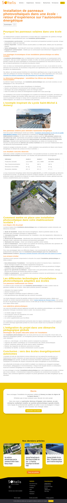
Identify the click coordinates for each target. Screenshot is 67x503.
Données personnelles (33, 497)
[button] (13, 24)
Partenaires (55, 3)
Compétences (30, 3)
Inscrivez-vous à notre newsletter (15, 490)
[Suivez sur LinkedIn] (9, 486)
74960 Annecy (47, 489)
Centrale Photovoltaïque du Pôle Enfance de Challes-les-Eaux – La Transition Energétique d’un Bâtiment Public (33, 461)
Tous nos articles (33, 472)
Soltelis (21, 3)
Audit (31, 489)
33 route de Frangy (48, 486)
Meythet (46, 488)
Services (38, 3)
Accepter (51, 500)
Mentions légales (17, 497)
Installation (32, 487)
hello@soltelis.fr (47, 483)
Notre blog (46, 491)
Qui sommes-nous (33, 483)
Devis (62, 3)
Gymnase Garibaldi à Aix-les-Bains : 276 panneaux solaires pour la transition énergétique (54, 459)
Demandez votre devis (33, 410)
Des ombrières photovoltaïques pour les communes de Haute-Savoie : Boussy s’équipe (12, 460)
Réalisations (46, 3)
